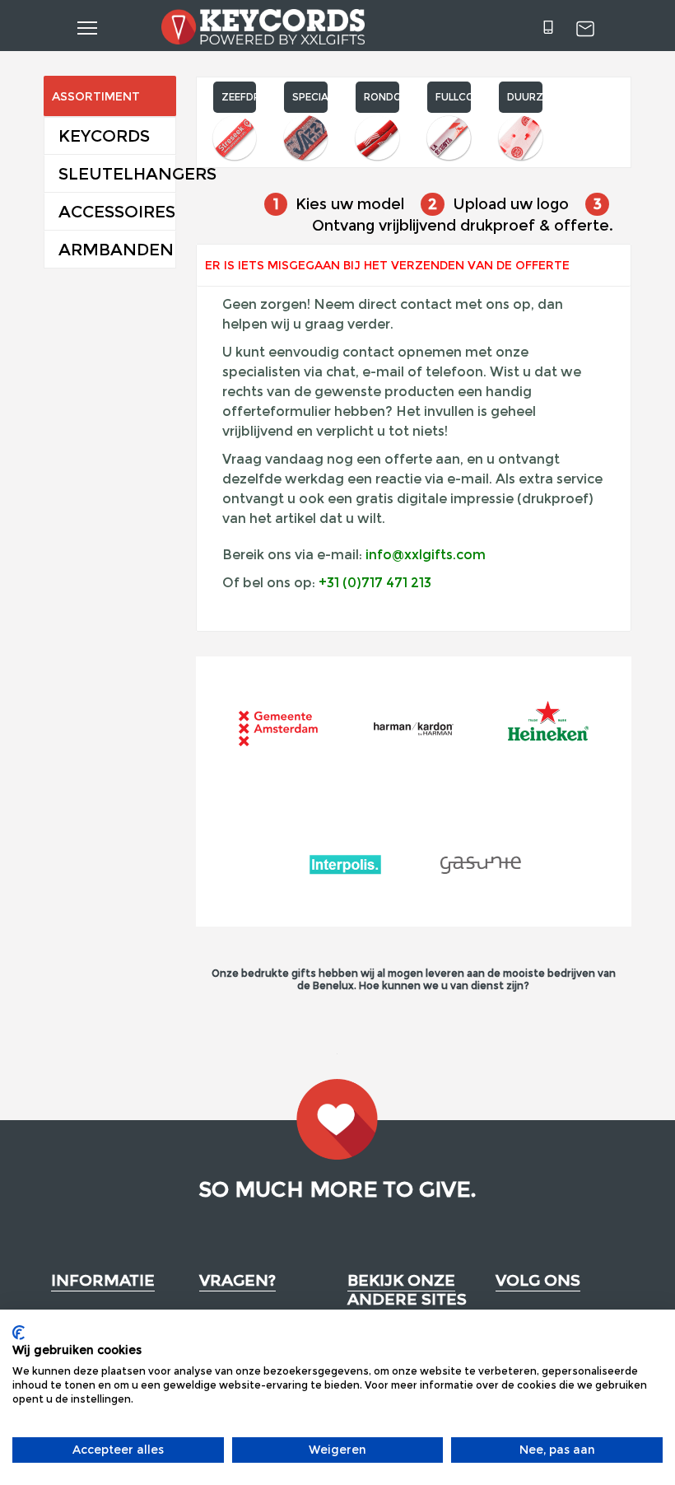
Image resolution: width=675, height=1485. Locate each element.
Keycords (104, 136)
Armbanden (116, 249)
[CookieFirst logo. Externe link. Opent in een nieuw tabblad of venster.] (18, 1332)
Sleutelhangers (116, 174)
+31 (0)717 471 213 (375, 583)
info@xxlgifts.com (425, 555)
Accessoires (116, 212)
